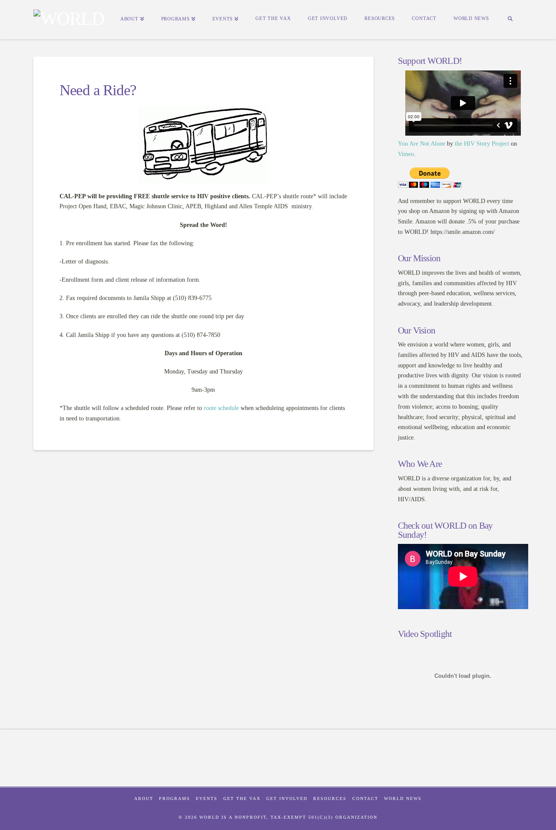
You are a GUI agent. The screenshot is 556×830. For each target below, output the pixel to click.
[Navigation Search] (510, 19)
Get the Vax (242, 798)
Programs (174, 798)
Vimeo (406, 154)
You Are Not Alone (421, 143)
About (143, 798)
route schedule (221, 408)
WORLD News (403, 798)
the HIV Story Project (482, 143)
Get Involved (287, 798)
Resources (330, 798)
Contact (365, 798)
